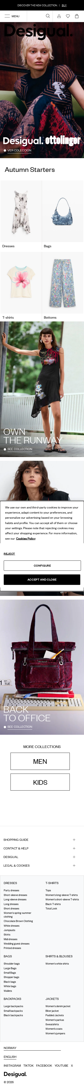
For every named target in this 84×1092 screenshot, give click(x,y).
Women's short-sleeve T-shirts (62, 899)
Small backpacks (13, 1011)
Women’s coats (54, 1029)
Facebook (44, 1065)
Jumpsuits (9, 930)
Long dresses (11, 904)
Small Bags (10, 973)
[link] (48, 16)
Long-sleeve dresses (15, 899)
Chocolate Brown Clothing (18, 921)
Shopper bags (11, 977)
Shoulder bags (12, 963)
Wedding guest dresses (16, 943)
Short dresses (11, 908)
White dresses (11, 925)
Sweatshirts (52, 1024)
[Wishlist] (67, 16)
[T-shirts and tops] (21, 283)
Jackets (52, 999)
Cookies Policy (25, 538)
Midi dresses (10, 939)
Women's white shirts (57, 963)
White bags (10, 986)
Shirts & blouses (59, 956)
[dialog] (42, 546)
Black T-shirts (53, 904)
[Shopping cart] (77, 16)
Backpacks (12, 999)
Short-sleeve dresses (15, 895)
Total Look (51, 908)
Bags (8, 956)
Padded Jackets (55, 1015)
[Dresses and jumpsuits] (21, 211)
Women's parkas (55, 1020)
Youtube (61, 1065)
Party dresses (11, 890)
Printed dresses (12, 948)
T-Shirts (52, 883)
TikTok (28, 1065)
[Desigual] (62, 283)
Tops (48, 890)
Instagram (12, 1065)
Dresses (10, 883)
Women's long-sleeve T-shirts (62, 895)
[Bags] (62, 211)
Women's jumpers (55, 1033)
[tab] (42, 839)
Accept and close (42, 579)
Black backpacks (13, 1015)
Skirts (7, 934)
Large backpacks (13, 1006)
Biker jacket (52, 1011)
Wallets (8, 991)
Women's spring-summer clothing (17, 914)
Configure (42, 566)
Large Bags (10, 968)
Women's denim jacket (58, 1006)
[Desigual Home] (39, 31)
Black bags (10, 982)
